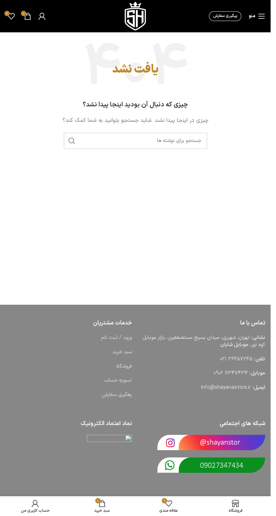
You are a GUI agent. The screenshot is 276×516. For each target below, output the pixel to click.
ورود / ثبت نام (116, 337)
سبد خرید (122, 352)
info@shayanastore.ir (226, 387)
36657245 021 (236, 359)
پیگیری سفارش (225, 16)
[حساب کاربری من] (42, 16)
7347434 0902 (230, 373)
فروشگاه (124, 366)
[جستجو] (72, 141)
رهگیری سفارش (117, 394)
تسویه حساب (118, 380)
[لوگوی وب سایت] (135, 16)
